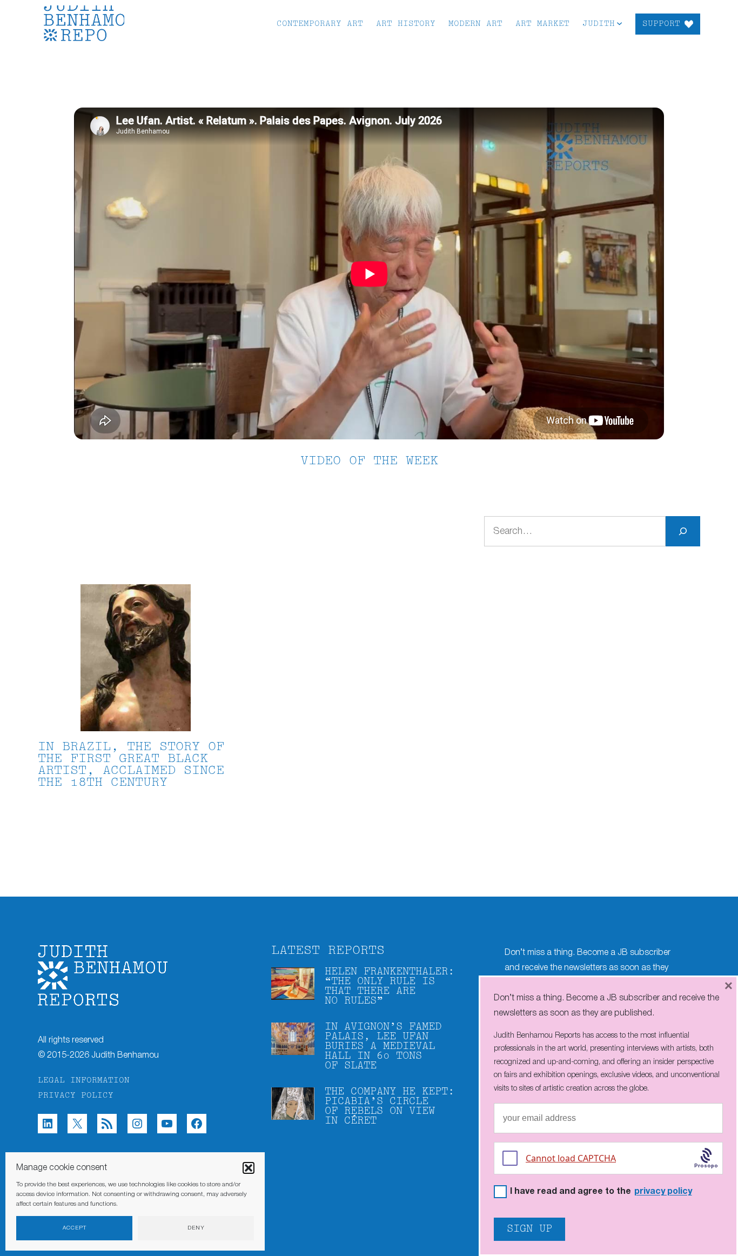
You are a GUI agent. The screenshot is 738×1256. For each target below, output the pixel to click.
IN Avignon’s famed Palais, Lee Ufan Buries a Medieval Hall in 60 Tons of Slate (383, 1047)
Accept (74, 1228)
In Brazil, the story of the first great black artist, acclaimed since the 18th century (131, 765)
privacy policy (663, 1191)
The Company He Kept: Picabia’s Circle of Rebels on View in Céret (389, 1106)
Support (661, 24)
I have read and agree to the (601, 1192)
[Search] (683, 531)
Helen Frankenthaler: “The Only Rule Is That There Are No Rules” (389, 986)
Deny (196, 1228)
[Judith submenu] (619, 23)
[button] (248, 1168)
